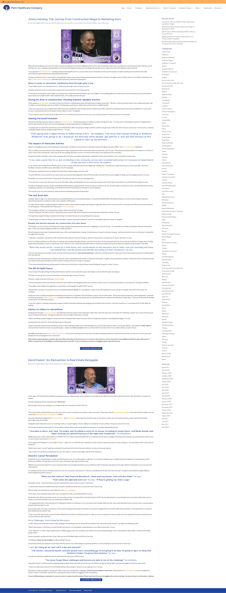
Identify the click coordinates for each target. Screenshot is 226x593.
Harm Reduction (167, 166)
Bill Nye (164, 92)
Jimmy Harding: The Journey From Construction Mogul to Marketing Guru (74, 19)
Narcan (164, 231)
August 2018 (166, 381)
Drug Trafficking (167, 143)
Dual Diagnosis (167, 146)
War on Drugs (166, 353)
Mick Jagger (52, 439)
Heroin (164, 168)
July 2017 (165, 419)
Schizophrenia (166, 288)
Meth (163, 220)
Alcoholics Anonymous (169, 72)
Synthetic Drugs (167, 322)
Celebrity (46, 364)
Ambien (164, 77)
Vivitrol (164, 351)
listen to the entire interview (56, 333)
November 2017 (167, 407)
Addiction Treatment (169, 63)
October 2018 (166, 376)
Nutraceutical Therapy (169, 242)
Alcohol (164, 66)
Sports (164, 308)
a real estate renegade (122, 412)
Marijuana (165, 200)
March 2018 (166, 396)
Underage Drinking (168, 334)
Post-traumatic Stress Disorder (172, 268)
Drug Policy (166, 140)
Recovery (60, 364)
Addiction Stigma (55, 23)
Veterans (165, 339)
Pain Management (168, 257)
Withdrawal (105, 23)
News (164, 240)
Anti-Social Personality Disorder (172, 83)
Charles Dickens (167, 109)
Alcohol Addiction (168, 69)
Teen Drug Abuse (167, 325)
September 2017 (167, 413)
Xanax (164, 359)
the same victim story (50, 297)
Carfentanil (165, 103)
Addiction (47, 23)
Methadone (166, 223)
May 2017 (165, 424)
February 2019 (167, 373)
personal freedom (66, 122)
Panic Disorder (167, 260)
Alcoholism (165, 74)
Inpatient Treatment (168, 177)
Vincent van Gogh (168, 345)
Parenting (165, 262)
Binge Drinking (167, 94)
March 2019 (166, 370)
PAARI (164, 254)
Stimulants (165, 314)
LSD (163, 194)
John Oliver (165, 188)
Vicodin (164, 342)
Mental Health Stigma (169, 217)
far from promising (67, 207)
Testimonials (208, 8)
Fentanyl (164, 154)
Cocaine (164, 117)
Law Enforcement (167, 191)
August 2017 (166, 416)
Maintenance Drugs (168, 197)
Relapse (164, 280)
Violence (165, 348)
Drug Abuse (71, 23)
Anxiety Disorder (167, 86)
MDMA (164, 205)
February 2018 (167, 399)
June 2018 (165, 387)
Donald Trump (166, 131)
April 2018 (165, 393)
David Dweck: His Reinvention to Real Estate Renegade (63, 360)
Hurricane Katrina (129, 147)
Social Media (166, 305)
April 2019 (165, 367)
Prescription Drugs (168, 271)
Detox (129, 8)
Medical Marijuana (168, 208)
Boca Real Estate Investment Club (47, 414)
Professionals (166, 274)
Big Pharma (166, 89)
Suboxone (165, 317)
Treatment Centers (185, 8)
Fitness (164, 160)
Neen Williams (166, 237)
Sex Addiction (166, 294)
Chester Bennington (168, 111)
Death (164, 123)
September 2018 (167, 379)
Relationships (166, 282)
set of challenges (69, 490)
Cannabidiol (166, 100)
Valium (164, 336)
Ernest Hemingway (168, 149)
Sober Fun (165, 297)
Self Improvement (168, 291)
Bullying (164, 97)
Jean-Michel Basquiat (169, 186)
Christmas (165, 114)
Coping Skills (166, 120)
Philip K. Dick (166, 265)
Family (164, 151)
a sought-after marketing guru (41, 79)
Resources (218, 8)
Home (123, 8)
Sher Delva (33, 23)
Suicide (164, 319)
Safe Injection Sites (168, 285)
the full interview (129, 570)
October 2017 (166, 410)
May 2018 (165, 390)
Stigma (94, 23)
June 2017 (165, 421)
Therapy (99, 23)
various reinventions (50, 313)
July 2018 (165, 384)
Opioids (164, 248)
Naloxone (165, 228)
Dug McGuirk (71, 418)
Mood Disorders (87, 23)
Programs (138, 8)
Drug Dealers (166, 137)
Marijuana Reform (168, 203)
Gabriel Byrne (166, 163)
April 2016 (165, 427)
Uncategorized (167, 331)
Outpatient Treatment (169, 251)
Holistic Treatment (169, 8)
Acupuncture (166, 52)
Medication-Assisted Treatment (172, 211)
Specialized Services (152, 8)
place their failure (43, 103)
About (197, 8)
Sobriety (164, 302)
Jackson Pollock (167, 183)
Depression (64, 23)
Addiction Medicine (168, 57)
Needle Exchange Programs (171, 234)
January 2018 (166, 401)
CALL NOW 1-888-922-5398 (91, 348)
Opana (164, 245)
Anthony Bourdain (168, 80)
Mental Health (79, 23)
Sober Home (166, 299)
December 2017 (167, 404)
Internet (164, 180)
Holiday (164, 171)
